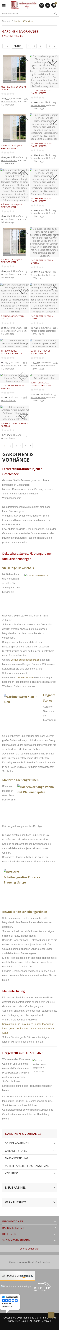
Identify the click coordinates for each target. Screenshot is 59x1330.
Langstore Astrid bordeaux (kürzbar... (14, 424)
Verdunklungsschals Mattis (25, 659)
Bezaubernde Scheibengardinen (24, 912)
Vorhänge (11, 1173)
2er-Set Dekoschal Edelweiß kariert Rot (41, 384)
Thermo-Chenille (24, 677)
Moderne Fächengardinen (20, 780)
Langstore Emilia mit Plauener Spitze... (41, 352)
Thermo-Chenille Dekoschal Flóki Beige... (12, 352)
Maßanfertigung (16, 1158)
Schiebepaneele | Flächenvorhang (27, 1165)
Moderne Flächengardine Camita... (13, 88)
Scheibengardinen (17, 1143)
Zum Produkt (34, 111)
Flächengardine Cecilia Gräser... (42, 261)
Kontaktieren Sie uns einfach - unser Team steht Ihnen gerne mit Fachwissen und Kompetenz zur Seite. (28, 1028)
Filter (17, 46)
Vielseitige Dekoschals (18, 568)
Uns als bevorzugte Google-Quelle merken (29, 1262)
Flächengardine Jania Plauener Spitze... (41, 92)
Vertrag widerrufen (29, 1248)
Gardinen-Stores (16, 1150)
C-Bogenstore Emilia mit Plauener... (13, 387)
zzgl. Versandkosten (14, 100)
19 (49, 46)
